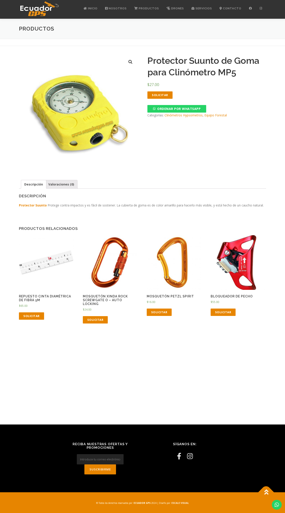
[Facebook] (179, 456)
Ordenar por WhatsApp (179, 109)
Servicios (203, 8)
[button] (176, 109)
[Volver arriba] (266, 492)
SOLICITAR (160, 95)
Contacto (231, 8)
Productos (148, 8)
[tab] (33, 184)
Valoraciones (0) (61, 184)
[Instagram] (190, 456)
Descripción (33, 184)
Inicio (92, 8)
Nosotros (117, 8)
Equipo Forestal (215, 115)
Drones (177, 8)
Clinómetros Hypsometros (184, 115)
